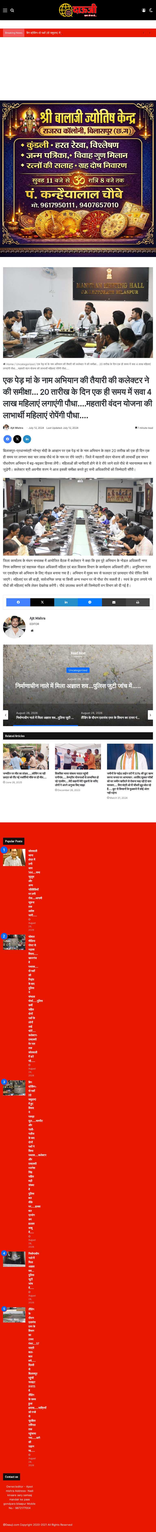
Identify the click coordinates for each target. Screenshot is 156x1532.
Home (9, 364)
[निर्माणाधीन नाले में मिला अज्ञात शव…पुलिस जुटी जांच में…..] (14, 1259)
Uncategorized (25, 364)
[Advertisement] (78, 69)
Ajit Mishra (16, 427)
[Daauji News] (78, 10)
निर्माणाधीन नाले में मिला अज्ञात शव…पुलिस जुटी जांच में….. (33, 1270)
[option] (45, 715)
